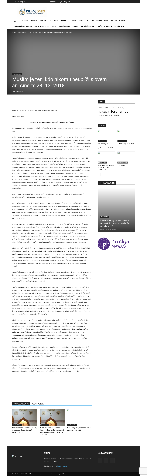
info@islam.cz (62, 466)
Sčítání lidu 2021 (123, 165)
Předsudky (121, 108)
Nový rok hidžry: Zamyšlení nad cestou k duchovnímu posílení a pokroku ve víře (114, 223)
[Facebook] (125, 1)
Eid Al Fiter (108, 108)
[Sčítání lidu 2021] (126, 157)
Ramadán (104, 112)
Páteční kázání (88, 26)
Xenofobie (117, 115)
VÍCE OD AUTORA (38, 404)
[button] (132, 21)
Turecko (101, 115)
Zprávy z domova (38, 21)
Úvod (14, 32)
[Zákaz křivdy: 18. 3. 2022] (126, 136)
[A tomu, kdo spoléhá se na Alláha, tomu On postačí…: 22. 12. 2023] (106, 157)
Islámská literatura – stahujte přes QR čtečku (35, 26)
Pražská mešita (118, 21)
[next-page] (17, 439)
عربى (60, 1)
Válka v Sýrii (108, 115)
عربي (15, 21)
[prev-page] (13, 439)
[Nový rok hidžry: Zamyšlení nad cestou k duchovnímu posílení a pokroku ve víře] (116, 210)
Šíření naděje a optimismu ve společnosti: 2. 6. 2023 (105, 146)
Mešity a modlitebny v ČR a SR (111, 26)
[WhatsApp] (30, 102)
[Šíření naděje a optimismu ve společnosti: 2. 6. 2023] (106, 136)
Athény (101, 108)
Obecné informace (100, 21)
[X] (129, 1)
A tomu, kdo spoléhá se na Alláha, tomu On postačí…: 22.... (106, 167)
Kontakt (53, 1)
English (67, 1)
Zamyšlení (104, 217)
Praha (114, 108)
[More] (35, 102)
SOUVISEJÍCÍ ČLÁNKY (21, 404)
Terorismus (119, 111)
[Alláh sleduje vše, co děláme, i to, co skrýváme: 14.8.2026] (79, 417)
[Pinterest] (25, 102)
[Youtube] (133, 1)
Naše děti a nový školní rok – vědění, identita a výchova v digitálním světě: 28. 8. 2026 (24, 430)
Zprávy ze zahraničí (58, 21)
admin (102, 229)
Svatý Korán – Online (68, 26)
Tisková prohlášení (79, 21)
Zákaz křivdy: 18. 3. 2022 (125, 144)
